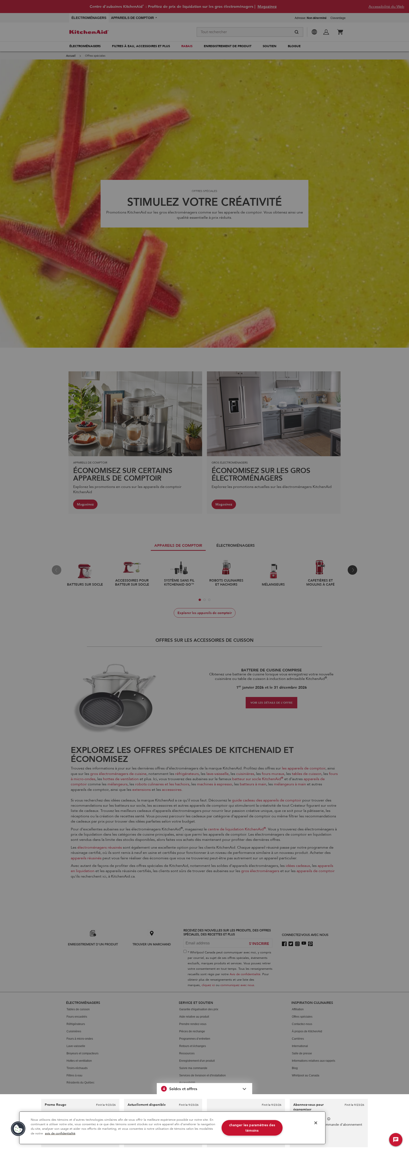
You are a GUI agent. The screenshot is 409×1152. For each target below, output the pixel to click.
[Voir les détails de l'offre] (328, 1118)
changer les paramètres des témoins (252, 1128)
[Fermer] (316, 1123)
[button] (204, 1088)
